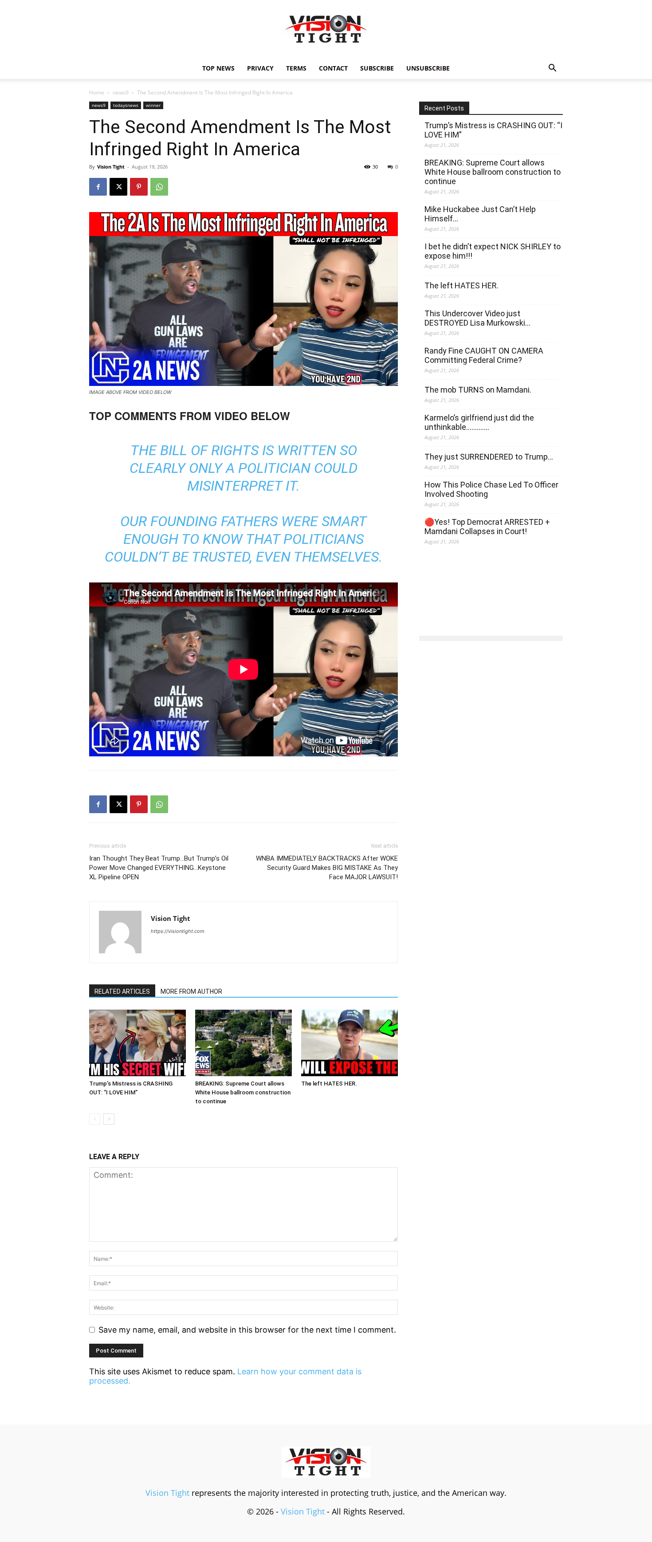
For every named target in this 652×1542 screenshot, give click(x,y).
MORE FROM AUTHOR (191, 991)
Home (96, 92)
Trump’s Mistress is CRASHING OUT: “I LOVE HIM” (493, 130)
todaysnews (125, 105)
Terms (296, 68)
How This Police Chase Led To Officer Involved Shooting (491, 489)
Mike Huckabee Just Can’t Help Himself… (480, 214)
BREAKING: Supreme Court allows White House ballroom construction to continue (243, 1092)
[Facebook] (98, 187)
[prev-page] (94, 1119)
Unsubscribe (428, 68)
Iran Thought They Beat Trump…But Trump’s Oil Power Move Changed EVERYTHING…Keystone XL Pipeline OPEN (158, 867)
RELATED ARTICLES (122, 991)
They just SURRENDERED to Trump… (488, 456)
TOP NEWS (218, 68)
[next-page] (108, 1119)
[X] (118, 187)
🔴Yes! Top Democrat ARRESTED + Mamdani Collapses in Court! (487, 526)
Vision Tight (111, 166)
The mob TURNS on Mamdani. (477, 389)
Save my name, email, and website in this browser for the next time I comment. (247, 1329)
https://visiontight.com (177, 931)
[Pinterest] (139, 187)
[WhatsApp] (159, 187)
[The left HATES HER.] (349, 1043)
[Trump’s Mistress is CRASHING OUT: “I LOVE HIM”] (137, 1043)
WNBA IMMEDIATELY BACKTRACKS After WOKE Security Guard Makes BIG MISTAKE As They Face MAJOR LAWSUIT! (327, 867)
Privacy (260, 68)
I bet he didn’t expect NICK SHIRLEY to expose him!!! (492, 251)
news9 (121, 92)
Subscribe (377, 68)
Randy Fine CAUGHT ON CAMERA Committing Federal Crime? (483, 355)
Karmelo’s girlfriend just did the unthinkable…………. (479, 422)
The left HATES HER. (329, 1083)
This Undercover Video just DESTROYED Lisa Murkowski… (477, 318)
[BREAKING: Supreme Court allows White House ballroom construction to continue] (243, 1043)
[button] (552, 68)
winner (153, 105)
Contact (333, 68)
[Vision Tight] (326, 29)
